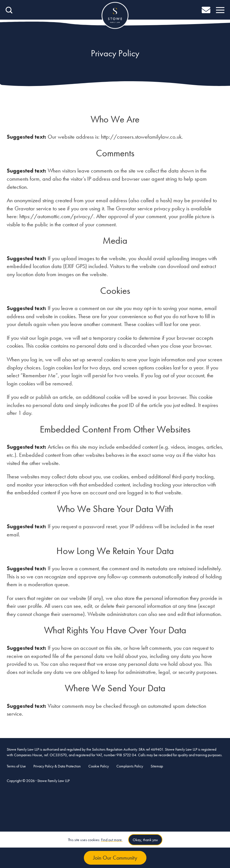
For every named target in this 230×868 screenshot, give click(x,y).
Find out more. (112, 839)
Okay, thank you (145, 839)
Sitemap (157, 766)
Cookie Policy (98, 766)
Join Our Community (115, 857)
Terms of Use (16, 766)
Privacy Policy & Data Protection (57, 766)
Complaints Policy (129, 766)
